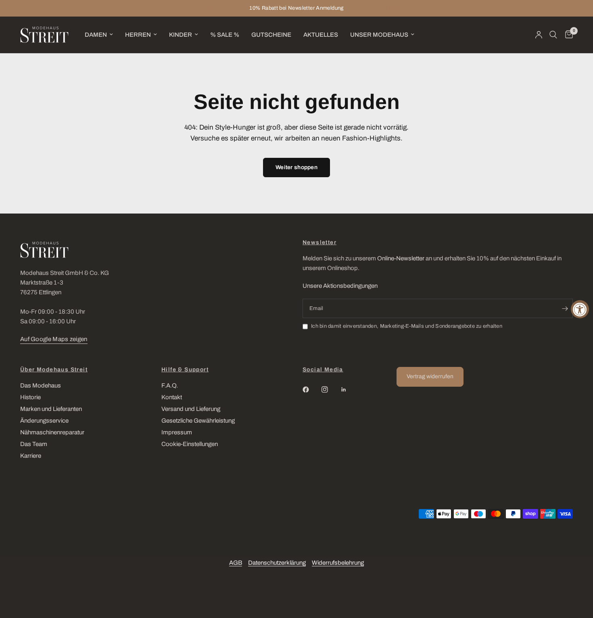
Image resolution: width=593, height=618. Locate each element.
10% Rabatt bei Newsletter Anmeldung (296, 8)
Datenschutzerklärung (277, 562)
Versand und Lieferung (190, 409)
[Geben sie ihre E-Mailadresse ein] (565, 308)
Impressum (176, 432)
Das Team (33, 444)
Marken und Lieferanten (51, 409)
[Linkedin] (349, 389)
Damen (96, 34)
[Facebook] (311, 389)
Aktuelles (320, 34)
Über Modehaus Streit (54, 370)
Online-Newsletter (400, 258)
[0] (567, 35)
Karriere (30, 456)
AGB (235, 562)
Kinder (180, 34)
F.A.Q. (169, 385)
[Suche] (553, 35)
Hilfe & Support (185, 370)
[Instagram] (330, 389)
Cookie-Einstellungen (189, 444)
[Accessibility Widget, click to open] (580, 309)
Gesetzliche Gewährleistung (198, 420)
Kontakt (171, 397)
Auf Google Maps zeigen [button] (54, 339)
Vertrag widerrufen (430, 376)
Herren (138, 34)
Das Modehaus (40, 385)
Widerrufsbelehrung (338, 562)
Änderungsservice (44, 420)
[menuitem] (99, 35)
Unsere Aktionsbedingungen (340, 286)
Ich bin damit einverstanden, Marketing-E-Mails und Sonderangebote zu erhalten (406, 326)
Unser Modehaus (379, 34)
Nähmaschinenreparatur (52, 432)
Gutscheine (271, 34)
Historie (30, 397)
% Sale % (224, 34)
